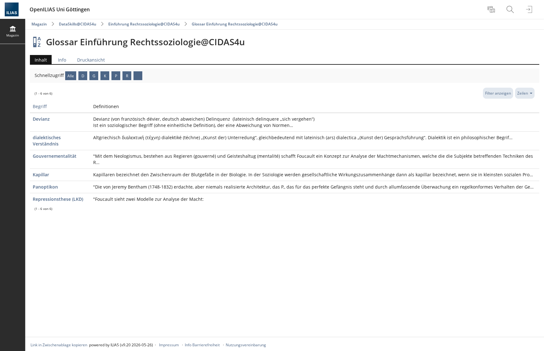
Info (62, 60)
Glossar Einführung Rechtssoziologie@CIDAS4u (235, 24)
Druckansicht (91, 60)
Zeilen (522, 93)
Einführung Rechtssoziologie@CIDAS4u (144, 24)
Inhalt (38, 60)
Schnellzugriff (50, 75)
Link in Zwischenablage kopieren (59, 345)
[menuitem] (492, 9)
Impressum (169, 345)
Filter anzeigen (498, 93)
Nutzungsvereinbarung (246, 345)
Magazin (39, 24)
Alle (70, 76)
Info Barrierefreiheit (202, 345)
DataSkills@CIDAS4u (77, 24)
